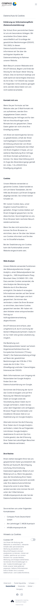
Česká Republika (20, 583)
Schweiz (31, 583)
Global (30, 586)
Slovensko (21, 586)
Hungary (19, 589)
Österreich (7, 583)
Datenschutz (19, 605)
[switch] (33, 539)
